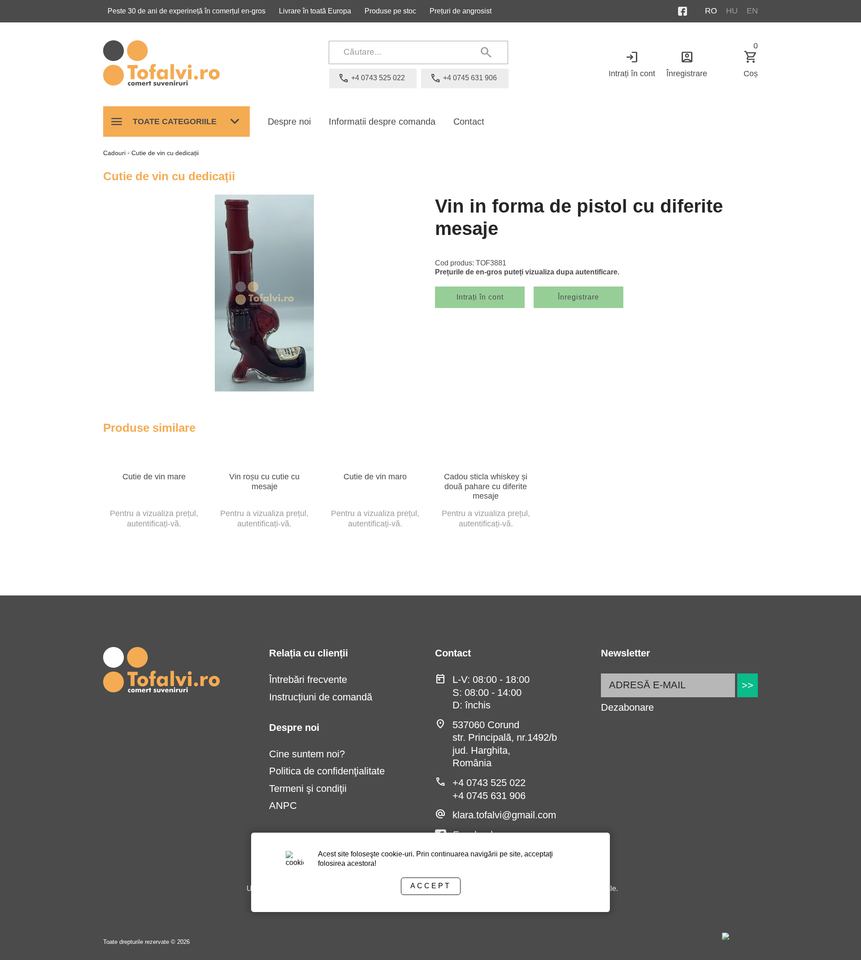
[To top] (839, 941)
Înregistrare (686, 64)
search (486, 52)
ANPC (283, 805)
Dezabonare (627, 707)
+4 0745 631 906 (489, 795)
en (752, 10)
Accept (430, 886)
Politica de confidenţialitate (327, 771)
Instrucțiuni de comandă (320, 697)
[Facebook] (691, 11)
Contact (468, 121)
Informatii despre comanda (382, 121)
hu (732, 10)
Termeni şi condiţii (308, 788)
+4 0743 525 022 (489, 782)
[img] (264, 293)
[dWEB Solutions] (740, 942)
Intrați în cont (632, 64)
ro (711, 10)
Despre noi (289, 121)
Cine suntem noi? (307, 754)
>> (747, 685)
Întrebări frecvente (308, 679)
